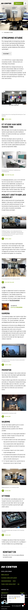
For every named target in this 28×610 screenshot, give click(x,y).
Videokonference (6, 581)
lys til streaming (14, 300)
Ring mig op (19, 3)
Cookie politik (4, 608)
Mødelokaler (5, 574)
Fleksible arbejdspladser (9, 578)
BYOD (14, 581)
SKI (18, 584)
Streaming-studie (8, 32)
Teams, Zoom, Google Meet (8, 584)
